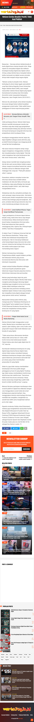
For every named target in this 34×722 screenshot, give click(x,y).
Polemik (7, 657)
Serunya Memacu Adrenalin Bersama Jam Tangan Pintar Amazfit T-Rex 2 (17, 116)
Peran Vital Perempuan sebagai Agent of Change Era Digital (22, 643)
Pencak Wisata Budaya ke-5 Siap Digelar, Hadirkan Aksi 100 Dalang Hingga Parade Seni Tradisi (21, 697)
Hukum (11, 654)
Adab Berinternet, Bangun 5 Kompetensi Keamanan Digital (22, 611)
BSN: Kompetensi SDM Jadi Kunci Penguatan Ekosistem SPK (21, 688)
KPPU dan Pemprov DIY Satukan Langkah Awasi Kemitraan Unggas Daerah (22, 672)
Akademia (2, 654)
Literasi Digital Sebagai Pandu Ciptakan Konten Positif (21, 619)
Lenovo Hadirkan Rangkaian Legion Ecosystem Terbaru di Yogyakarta (16, 478)
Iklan (31, 715)
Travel (28, 657)
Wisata (2, 659)
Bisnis (7, 654)
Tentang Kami (14, 715)
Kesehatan (20, 654)
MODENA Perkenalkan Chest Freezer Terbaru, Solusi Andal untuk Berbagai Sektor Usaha (15, 537)
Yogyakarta (7, 659)
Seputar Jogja (12, 657)
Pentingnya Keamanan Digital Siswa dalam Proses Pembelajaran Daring (22, 627)
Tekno (10, 433)
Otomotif (2, 657)
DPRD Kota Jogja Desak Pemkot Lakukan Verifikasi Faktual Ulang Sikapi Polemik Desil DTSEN (21, 680)
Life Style (25, 654)
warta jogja (20, 719)
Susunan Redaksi (5, 715)
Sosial (17, 657)
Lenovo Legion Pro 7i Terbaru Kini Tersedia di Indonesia (16, 509)
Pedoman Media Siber (24, 715)
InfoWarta (15, 654)
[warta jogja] (17, 712)
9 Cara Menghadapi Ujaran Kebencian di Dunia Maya (22, 635)
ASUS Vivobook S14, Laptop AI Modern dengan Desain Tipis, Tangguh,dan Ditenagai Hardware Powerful (15, 522)
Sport (21, 657)
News (30, 654)
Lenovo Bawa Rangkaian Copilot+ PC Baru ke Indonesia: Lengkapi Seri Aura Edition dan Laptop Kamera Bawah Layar (16, 551)
